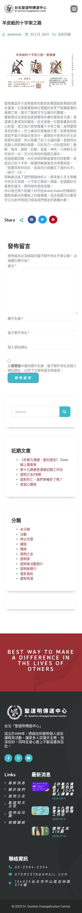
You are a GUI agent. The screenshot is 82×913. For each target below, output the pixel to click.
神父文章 (26, 539)
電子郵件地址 (19, 333)
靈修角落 (26, 578)
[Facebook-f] (8, 758)
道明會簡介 (28, 569)
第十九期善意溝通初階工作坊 (41, 470)
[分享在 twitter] (42, 219)
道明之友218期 (30, 474)
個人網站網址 (17, 347)
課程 (23, 544)
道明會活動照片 (31, 564)
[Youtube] (29, 758)
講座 (23, 549)
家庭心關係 (28, 484)
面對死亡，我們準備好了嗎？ (41, 479)
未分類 (25, 529)
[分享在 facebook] (32, 219)
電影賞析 (26, 574)
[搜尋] (64, 411)
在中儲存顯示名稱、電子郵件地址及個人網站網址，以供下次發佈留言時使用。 (42, 368)
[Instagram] (18, 758)
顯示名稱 (15, 318)
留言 (12, 266)
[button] (74, 8)
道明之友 (26, 554)
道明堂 (25, 559)
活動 (23, 534)
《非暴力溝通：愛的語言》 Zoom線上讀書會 (63, 789)
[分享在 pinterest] (53, 219)
